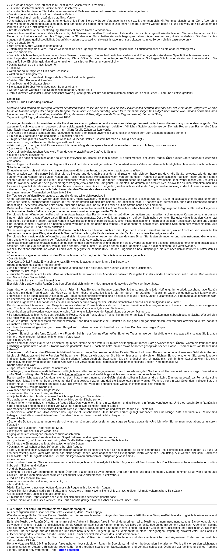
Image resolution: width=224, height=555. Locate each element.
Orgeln (78, 524)
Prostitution (193, 527)
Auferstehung (94, 239)
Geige (38, 179)
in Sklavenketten (132, 107)
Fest (163, 449)
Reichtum (211, 527)
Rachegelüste (73, 374)
